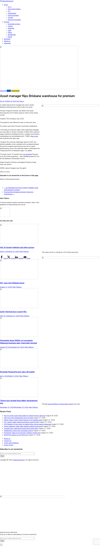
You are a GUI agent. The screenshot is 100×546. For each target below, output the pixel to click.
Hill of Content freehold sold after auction (17, 247)
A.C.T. (10, 7)
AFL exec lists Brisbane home (12, 283)
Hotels (10, 26)
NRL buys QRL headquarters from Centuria (18, 418)
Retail (10, 37)
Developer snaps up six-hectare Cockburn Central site (22, 433)
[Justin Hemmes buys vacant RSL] (19, 307)
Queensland (12, 13)
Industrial (11, 28)
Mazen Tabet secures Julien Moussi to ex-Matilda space (23, 420)
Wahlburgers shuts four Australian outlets (18, 431)
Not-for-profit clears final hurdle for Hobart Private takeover (24, 416)
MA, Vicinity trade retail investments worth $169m (21, 422)
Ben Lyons (34, 136)
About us (7, 41)
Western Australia (14, 20)
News (6, 5)
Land (9, 30)
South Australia (13, 15)
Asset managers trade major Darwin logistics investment (23, 426)
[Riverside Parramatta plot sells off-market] (19, 368)
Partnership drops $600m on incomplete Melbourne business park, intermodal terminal (18, 341)
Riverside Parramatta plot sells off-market (17, 372)
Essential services (14, 24)
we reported (27, 154)
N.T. (9, 11)
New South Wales (14, 9)
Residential (12, 35)
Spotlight (7, 39)
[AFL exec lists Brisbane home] (19, 279)
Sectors (6, 22)
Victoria (10, 18)
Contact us (7, 441)
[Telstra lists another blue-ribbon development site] (19, 396)
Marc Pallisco (20, 101)
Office (10, 32)
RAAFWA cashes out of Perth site (16, 435)
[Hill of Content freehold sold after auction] (19, 243)
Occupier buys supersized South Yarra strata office (21, 428)
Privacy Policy (8, 445)
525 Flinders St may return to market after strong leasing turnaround (27, 424)
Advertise (7, 43)
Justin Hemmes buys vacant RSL (13, 311)
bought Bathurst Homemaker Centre (60, 404)
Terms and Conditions (11, 443)
